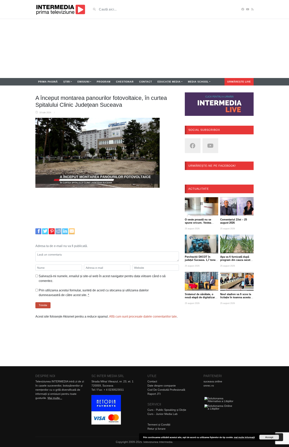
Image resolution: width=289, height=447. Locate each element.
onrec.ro (208, 385)
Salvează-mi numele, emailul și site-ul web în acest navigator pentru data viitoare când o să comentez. (102, 278)
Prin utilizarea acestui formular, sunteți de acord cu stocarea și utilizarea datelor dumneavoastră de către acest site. (94, 293)
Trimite (43, 305)
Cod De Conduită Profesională (166, 389)
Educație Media (169, 81)
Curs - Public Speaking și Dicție (166, 409)
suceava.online (212, 381)
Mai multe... (55, 398)
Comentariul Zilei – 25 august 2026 (233, 221)
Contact (145, 81)
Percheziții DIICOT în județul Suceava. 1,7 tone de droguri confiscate (200, 260)
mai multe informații (244, 437)
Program (103, 81)
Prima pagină (48, 81)
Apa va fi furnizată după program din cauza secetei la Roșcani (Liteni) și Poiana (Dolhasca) (236, 261)
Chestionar (125, 81)
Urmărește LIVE (239, 81)
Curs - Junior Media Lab (162, 413)
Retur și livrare (156, 428)
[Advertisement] (144, 48)
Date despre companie (161, 385)
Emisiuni (83, 81)
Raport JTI (154, 393)
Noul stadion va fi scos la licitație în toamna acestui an (235, 297)
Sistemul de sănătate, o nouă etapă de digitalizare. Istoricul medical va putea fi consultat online (201, 299)
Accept (269, 437)
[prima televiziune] (60, 9)
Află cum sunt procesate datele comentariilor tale (143, 316)
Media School (198, 81)
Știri (66, 81)
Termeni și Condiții (158, 424)
